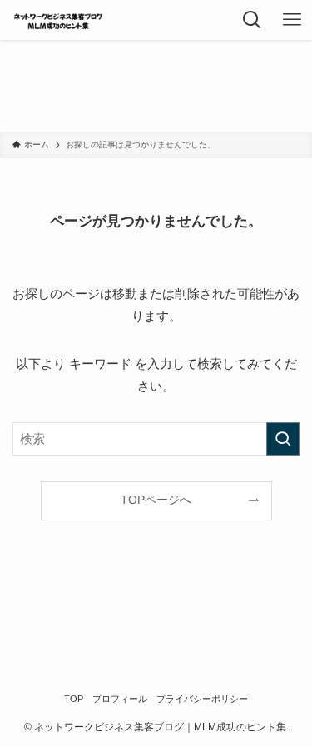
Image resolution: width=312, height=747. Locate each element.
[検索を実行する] (283, 439)
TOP (73, 699)
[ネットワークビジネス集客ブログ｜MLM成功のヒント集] (58, 20)
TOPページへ (156, 500)
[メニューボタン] (292, 20)
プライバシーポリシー (202, 699)
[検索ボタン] (252, 20)
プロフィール (119, 699)
